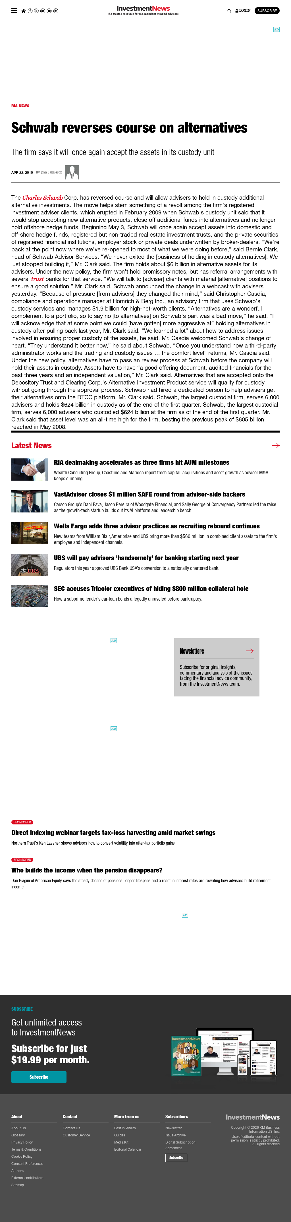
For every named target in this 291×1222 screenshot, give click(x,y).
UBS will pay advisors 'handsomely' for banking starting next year (146, 558)
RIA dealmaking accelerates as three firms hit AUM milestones (141, 462)
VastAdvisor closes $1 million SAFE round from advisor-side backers (149, 494)
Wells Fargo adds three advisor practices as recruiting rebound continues (157, 526)
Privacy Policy (22, 1142)
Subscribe (39, 1077)
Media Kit (121, 1142)
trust (37, 279)
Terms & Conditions (26, 1149)
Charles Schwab (43, 198)
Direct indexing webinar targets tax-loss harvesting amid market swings (113, 833)
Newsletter (173, 1128)
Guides (119, 1135)
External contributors (27, 1178)
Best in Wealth (125, 1128)
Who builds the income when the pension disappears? (87, 870)
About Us (18, 1128)
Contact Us (71, 1128)
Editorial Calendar (127, 1149)
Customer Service (76, 1135)
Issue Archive (175, 1135)
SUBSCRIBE (267, 11)
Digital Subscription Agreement (180, 1145)
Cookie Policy (21, 1156)
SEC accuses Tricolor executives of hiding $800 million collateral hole (151, 589)
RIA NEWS (20, 106)
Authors (17, 1171)
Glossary (18, 1135)
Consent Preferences (27, 1163)
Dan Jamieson (51, 172)
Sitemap (17, 1185)
